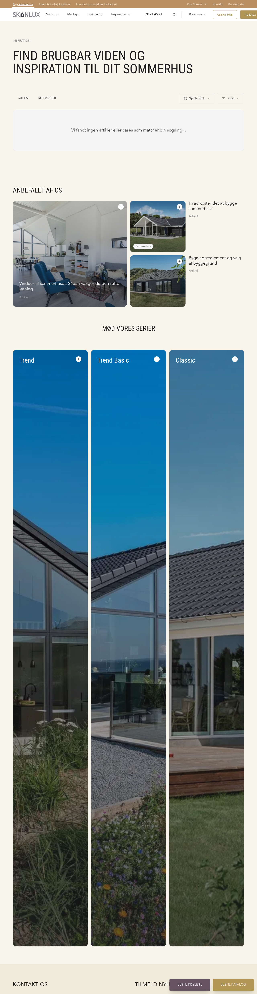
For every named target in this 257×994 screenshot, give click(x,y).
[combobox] (197, 98)
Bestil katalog (233, 984)
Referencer (47, 98)
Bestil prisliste (189, 984)
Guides (23, 98)
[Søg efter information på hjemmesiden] (173, 14)
